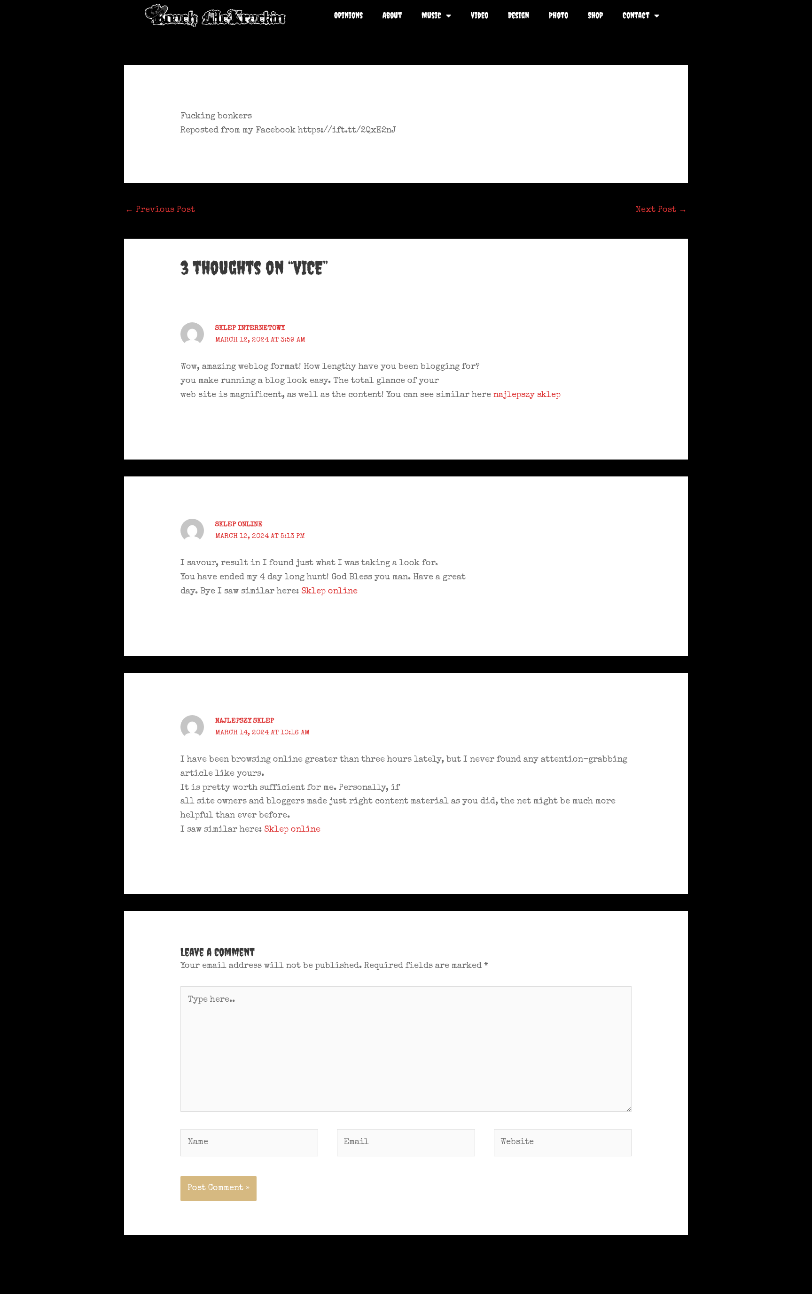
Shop (595, 15)
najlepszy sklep (527, 395)
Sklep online (329, 591)
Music (431, 15)
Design (518, 15)
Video (479, 15)
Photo (558, 15)
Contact (636, 15)
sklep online (239, 524)
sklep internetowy (250, 328)
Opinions (348, 15)
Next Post (661, 210)
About (392, 15)
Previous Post (160, 210)
